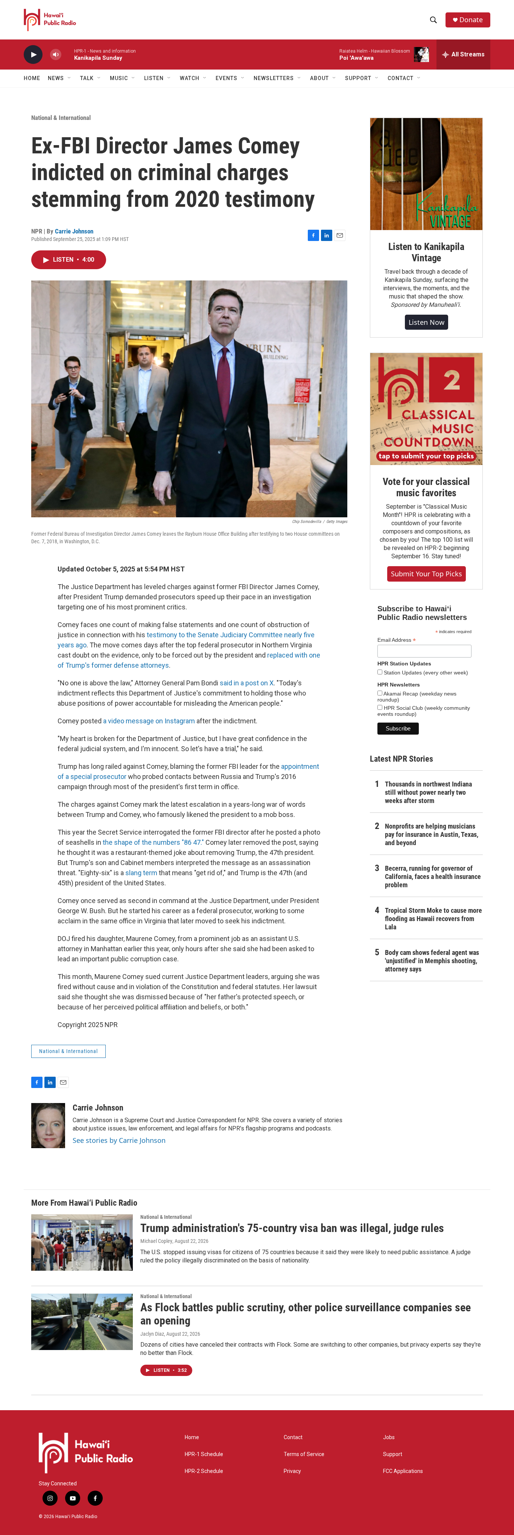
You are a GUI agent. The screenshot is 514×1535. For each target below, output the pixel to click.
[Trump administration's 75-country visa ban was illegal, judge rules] (82, 1242)
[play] (33, 54)
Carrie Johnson (74, 231)
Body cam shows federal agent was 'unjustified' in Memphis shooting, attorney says (432, 961)
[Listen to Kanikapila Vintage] (426, 174)
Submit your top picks (426, 573)
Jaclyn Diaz (152, 1334)
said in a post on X (247, 683)
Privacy (292, 1471)
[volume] (55, 54)
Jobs (389, 1437)
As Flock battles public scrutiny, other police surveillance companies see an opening (305, 1314)
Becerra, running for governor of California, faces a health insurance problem (433, 876)
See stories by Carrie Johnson (119, 1140)
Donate (471, 20)
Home (32, 78)
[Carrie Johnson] (48, 1125)
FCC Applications (403, 1471)
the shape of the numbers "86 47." (153, 842)
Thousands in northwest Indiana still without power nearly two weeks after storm (428, 792)
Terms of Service (304, 1454)
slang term (141, 873)
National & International (61, 117)
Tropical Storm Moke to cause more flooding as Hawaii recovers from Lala (433, 918)
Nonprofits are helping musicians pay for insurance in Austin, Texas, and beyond (431, 834)
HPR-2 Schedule (204, 1471)
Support (392, 1454)
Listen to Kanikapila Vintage (426, 252)
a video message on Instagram (149, 721)
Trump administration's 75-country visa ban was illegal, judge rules (292, 1228)
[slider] (68, 54)
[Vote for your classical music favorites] (426, 409)
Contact (293, 1437)
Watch (189, 78)
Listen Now (426, 322)
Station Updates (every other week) (425, 673)
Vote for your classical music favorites (426, 487)
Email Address (396, 640)
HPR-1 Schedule (204, 1454)
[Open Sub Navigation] (70, 78)
